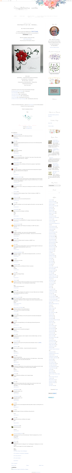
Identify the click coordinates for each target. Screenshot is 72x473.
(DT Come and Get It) (17, 455)
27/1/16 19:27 (16, 287)
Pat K (15, 202)
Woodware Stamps (52, 382)
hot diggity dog (51, 271)
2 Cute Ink (51, 199)
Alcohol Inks (51, 204)
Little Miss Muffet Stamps (53, 300)
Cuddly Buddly (51, 229)
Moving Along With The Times (17, 91)
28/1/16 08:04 (16, 338)
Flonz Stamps (51, 262)
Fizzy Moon (51, 259)
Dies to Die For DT (52, 237)
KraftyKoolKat (16, 209)
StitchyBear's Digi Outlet (53, 357)
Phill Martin (51, 321)
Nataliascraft (16, 197)
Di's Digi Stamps (52, 236)
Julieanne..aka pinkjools (18, 252)
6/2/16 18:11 (16, 460)
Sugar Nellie (51, 359)
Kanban (50, 286)
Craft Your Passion (15, 94)
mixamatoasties (16, 425)
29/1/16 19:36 (16, 422)
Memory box (51, 309)
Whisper (15, 290)
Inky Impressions (52, 280)
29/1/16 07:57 (16, 407)
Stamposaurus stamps (53, 356)
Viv (14, 230)
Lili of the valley (52, 294)
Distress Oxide (51, 248)
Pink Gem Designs (52, 328)
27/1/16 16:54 (16, 236)
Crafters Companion (52, 220)
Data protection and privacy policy (47, 16)
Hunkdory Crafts (52, 274)
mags (15, 417)
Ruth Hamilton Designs (53, 337)
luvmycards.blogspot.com (18, 433)
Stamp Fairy (51, 347)
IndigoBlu (50, 278)
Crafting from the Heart (16, 95)
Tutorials (50, 369)
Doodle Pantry (51, 251)
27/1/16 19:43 (16, 304)
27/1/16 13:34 (16, 200)
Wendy (54, 37)
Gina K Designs (51, 268)
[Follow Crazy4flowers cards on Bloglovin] (52, 393)
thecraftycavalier (17, 155)
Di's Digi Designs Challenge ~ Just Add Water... (56, 149)
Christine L (16, 346)
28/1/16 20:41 (16, 379)
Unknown (15, 280)
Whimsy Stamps (51, 372)
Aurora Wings (51, 208)
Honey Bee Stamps (52, 270)
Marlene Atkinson (17, 162)
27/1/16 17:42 (16, 241)
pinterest (34, 125)
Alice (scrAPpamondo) (17, 218)
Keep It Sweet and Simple (18, 307)
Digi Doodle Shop (52, 239)
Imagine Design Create (53, 275)
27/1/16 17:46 (16, 249)
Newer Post (14, 465)
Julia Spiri (50, 284)
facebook (24, 125)
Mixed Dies (51, 313)
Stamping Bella (51, 351)
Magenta (50, 302)
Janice (15, 334)
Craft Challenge (15, 92)
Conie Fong (51, 218)
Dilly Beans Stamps (52, 246)
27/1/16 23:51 (16, 331)
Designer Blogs (38, 472)
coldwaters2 (16, 264)
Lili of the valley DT (52, 296)
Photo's (50, 324)
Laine (15, 272)
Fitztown (50, 258)
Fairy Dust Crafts (52, 256)
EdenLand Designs (17, 224)
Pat (14, 409)
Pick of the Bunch (52, 325)
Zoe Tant (15, 191)
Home (15, 16)
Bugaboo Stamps (52, 213)
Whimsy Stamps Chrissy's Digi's (54, 373)
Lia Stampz (51, 293)
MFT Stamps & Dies (52, 312)
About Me (22, 16)
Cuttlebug (51, 230)
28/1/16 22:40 (16, 393)
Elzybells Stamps (52, 255)
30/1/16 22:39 (16, 430)
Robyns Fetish (51, 335)
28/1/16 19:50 (16, 362)
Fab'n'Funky (35, 31)
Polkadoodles (51, 332)
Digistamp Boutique (52, 242)
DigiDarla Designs (52, 240)
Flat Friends (51, 261)
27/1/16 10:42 (16, 153)
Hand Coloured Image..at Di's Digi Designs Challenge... (56, 164)
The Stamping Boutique (53, 366)
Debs (15, 355)
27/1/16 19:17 (16, 277)
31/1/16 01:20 (16, 438)
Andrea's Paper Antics (17, 303)
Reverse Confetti (52, 334)
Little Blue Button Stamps (53, 297)
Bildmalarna (51, 210)
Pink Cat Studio (51, 327)
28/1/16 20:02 (16, 371)
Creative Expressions (52, 227)
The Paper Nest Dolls (52, 363)
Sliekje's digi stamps (52, 344)
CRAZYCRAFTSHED (17, 134)
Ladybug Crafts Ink (52, 290)
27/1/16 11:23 (16, 182)
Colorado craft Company (53, 217)
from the (50, 265)
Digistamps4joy (51, 243)
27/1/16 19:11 (16, 261)
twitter (29, 125)
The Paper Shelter (52, 365)
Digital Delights (51, 245)
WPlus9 (50, 384)
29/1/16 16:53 (16, 415)
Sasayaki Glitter (51, 340)
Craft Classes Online (27, 39)
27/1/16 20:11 (16, 311)
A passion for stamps (52, 202)
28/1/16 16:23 (16, 353)
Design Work (31, 16)
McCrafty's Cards (17, 327)
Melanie (15, 441)
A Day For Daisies (52, 201)
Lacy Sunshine (51, 289)
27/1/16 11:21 (16, 174)
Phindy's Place (51, 322)
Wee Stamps (51, 370)
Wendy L (15, 238)
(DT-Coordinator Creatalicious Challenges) (21, 453)
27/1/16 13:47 (16, 206)
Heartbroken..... (51, 157)
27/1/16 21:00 (16, 318)
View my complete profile (54, 47)
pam (14, 320)
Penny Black (51, 318)
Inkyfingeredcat (16, 389)
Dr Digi (50, 252)
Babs (14, 141)
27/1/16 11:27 (16, 189)
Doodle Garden (51, 249)
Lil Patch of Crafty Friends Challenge (19, 98)
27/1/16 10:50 (16, 159)
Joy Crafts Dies (51, 283)
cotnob (15, 373)
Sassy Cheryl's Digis (52, 341)
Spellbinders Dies (29, 128)
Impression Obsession (53, 277)
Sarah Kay (50, 338)
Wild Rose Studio (52, 381)
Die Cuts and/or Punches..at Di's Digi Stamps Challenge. (56, 141)
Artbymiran (51, 207)
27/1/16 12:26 (16, 194)
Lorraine (15, 314)
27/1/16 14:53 (16, 221)
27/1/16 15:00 (16, 228)
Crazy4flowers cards (26, 7)
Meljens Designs (52, 308)
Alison (15, 244)
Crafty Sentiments (52, 226)
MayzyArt (50, 306)
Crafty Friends (14, 97)
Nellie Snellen (51, 316)
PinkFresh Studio (52, 331)
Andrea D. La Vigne (17, 297)
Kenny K (50, 287)
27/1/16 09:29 (16, 138)
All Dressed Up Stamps (53, 205)
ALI (14, 258)
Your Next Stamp (52, 385)
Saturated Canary (52, 343)
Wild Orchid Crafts (52, 379)
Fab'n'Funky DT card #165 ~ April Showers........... (56, 172)
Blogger (56, 389)
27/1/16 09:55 (16, 146)
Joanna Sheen (51, 281)
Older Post (41, 465)
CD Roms (50, 214)
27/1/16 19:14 (16, 269)
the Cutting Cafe (52, 362)
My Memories (51, 315)
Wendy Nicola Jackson (17, 177)
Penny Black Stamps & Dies (54, 319)
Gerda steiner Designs (53, 267)
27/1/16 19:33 (16, 294)
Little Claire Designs (52, 299)
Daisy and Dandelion (52, 232)
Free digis (50, 264)
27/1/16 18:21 (16, 256)
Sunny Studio (51, 360)
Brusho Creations (52, 211)
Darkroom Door (51, 233)
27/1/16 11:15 (16, 165)
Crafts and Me (51, 221)
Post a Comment (14, 463)
